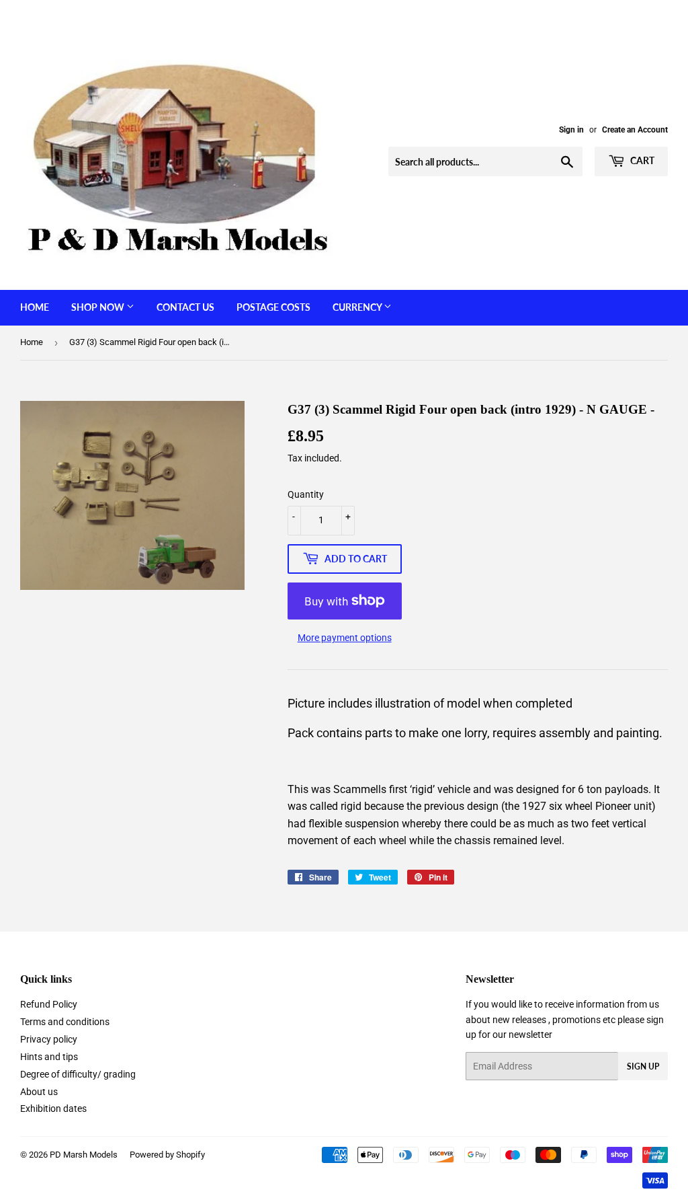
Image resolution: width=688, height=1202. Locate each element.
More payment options (345, 637)
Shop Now (98, 307)
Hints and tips (49, 1056)
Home (34, 307)
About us (39, 1091)
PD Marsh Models (84, 1155)
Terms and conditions (65, 1021)
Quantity (306, 494)
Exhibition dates (53, 1108)
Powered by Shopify (167, 1155)
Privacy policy (48, 1039)
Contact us (185, 307)
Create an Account (635, 130)
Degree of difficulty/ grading (78, 1074)
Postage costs (273, 307)
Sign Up (643, 1066)
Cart (641, 160)
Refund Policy (48, 1004)
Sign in (571, 130)
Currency (358, 307)
